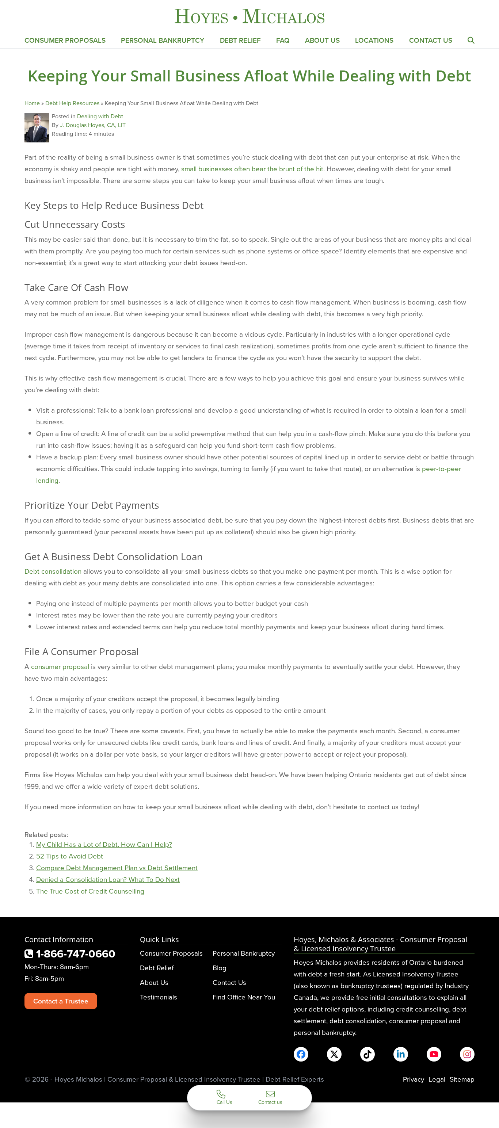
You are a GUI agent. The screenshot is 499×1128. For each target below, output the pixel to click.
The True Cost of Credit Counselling (90, 891)
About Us (322, 40)
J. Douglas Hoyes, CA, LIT (93, 125)
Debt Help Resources (72, 103)
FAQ (283, 40)
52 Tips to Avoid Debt (69, 856)
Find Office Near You (244, 997)
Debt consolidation (52, 571)
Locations (374, 40)
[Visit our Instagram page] (467, 1054)
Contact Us (430, 40)
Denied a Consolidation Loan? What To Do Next (108, 879)
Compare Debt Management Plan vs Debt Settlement (117, 867)
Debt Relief (240, 40)
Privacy (413, 1079)
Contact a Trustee (60, 1001)
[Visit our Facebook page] (301, 1054)
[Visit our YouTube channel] (434, 1054)
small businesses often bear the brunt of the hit (252, 168)
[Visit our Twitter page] (334, 1054)
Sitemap (462, 1079)
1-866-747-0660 (74, 953)
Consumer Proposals (65, 40)
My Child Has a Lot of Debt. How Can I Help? (104, 844)
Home (32, 103)
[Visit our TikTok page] (367, 1054)
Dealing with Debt (100, 116)
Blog (219, 967)
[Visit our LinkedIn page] (400, 1054)
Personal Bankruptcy (162, 40)
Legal (436, 1079)
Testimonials (158, 997)
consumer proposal (60, 666)
